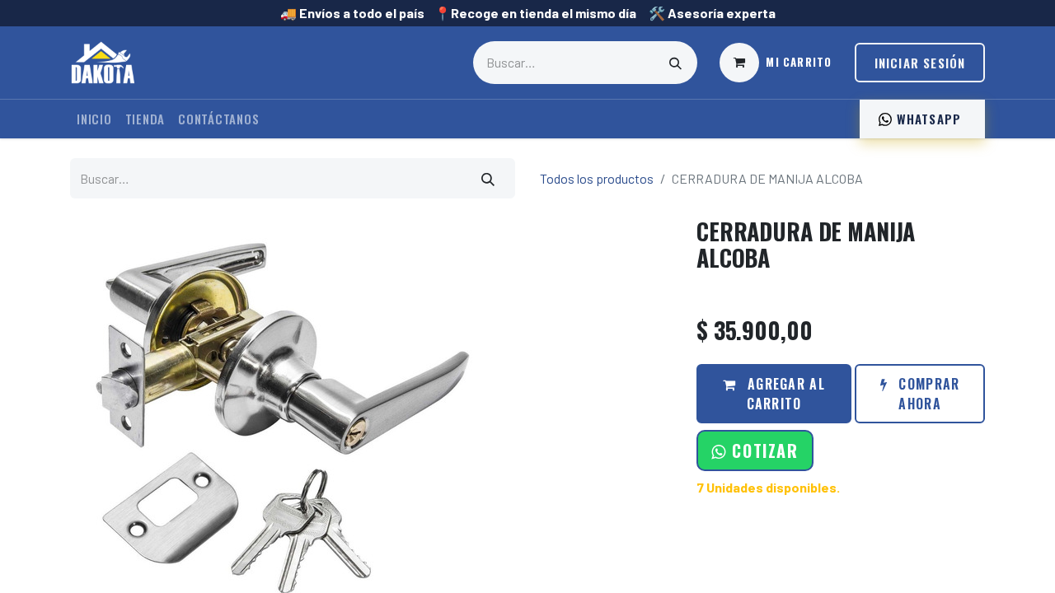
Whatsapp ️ (928, 119)
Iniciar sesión (920, 63)
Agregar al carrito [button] (784, 393)
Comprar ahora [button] (926, 393)
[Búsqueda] (675, 62)
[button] (754, 450)
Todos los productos (597, 178)
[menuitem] (94, 119)
